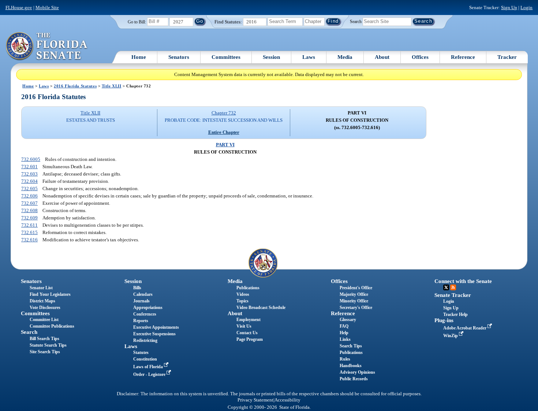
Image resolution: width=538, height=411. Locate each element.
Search (356, 21)
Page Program (249, 339)
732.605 (29, 188)
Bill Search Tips (44, 338)
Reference (463, 57)
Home (138, 57)
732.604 (29, 181)
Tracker (507, 57)
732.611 (29, 225)
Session (271, 57)
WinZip (451, 335)
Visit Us (243, 326)
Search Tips (351, 345)
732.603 (29, 174)
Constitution (145, 359)
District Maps (42, 300)
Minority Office (354, 300)
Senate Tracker (452, 295)
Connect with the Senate (463, 281)
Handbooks (351, 365)
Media (344, 57)
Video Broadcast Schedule (260, 307)
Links (345, 339)
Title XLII (112, 86)
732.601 (29, 166)
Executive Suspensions (154, 333)
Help (344, 332)
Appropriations (147, 307)
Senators (178, 57)
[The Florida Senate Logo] (47, 46)
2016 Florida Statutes (75, 86)
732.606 (29, 196)
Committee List (44, 319)
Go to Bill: (137, 22)
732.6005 (30, 159)
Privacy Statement (255, 400)
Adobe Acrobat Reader (465, 328)
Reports (140, 320)
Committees (226, 57)
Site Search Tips (45, 351)
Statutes (141, 352)
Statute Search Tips (48, 345)
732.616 (29, 239)
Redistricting (145, 340)
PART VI (225, 144)
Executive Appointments (156, 327)
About (382, 57)
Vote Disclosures (45, 307)
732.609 (29, 217)
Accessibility (287, 400)
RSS (453, 287)
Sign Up (509, 7)
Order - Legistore (150, 374)
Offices (420, 57)
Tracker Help (455, 314)
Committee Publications (52, 326)
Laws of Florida (148, 366)
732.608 (29, 210)
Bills (137, 287)
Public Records (354, 378)
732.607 (29, 203)
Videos (242, 294)
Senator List (41, 287)
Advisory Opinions (357, 372)
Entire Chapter (223, 132)
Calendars (143, 294)
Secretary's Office (356, 307)
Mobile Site (47, 7)
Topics (242, 300)
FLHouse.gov (18, 7)
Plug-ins (443, 320)
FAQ (344, 326)
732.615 (29, 232)
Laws (308, 57)
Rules (345, 359)
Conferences (144, 314)
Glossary (348, 319)
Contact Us (247, 332)
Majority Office (354, 294)
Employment (248, 319)
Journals (141, 300)
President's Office (356, 287)
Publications (247, 287)
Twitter (446, 287)
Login (526, 7)
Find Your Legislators (50, 294)
